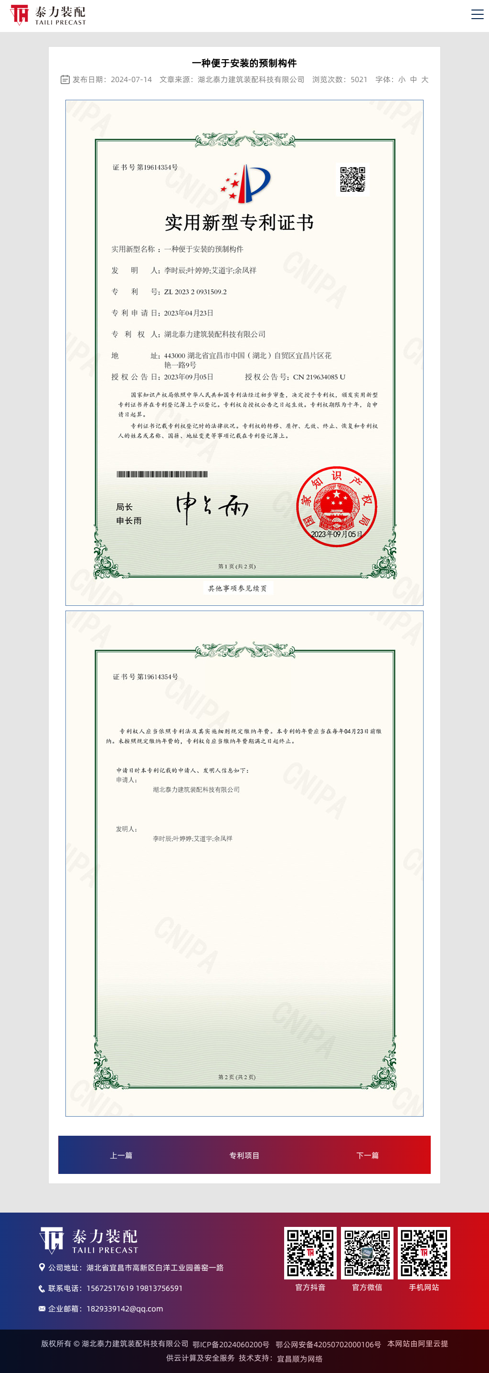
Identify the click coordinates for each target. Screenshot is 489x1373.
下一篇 (367, 1155)
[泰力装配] (48, 15)
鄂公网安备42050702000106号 (329, 1344)
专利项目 (244, 1155)
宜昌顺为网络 (300, 1358)
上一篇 (121, 1155)
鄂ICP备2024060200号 (231, 1344)
